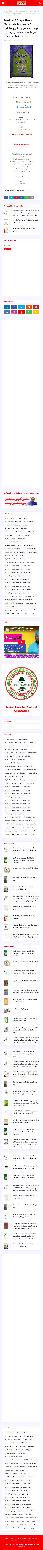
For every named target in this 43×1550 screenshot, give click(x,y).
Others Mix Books (30, 596)
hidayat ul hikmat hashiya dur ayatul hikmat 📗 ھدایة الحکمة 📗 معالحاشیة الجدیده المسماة (25, 1074)
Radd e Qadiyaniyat (10, 600)
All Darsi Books (13, 11)
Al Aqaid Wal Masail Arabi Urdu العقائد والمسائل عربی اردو (25, 888)
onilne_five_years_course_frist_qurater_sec (17, 579)
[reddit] (29, 307)
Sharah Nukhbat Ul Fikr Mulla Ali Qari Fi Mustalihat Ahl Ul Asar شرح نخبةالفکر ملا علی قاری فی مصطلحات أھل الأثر (26, 213)
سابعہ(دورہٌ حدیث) (24, 610)
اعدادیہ (6, 606)
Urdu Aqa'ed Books (17, 603)
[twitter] (21, 307)
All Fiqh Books (9, 532)
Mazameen (30, 562)
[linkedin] (7, 307)
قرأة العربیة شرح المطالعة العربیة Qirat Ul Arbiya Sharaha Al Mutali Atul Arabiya (25, 1030)
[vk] (7, 312)
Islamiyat (21, 562)
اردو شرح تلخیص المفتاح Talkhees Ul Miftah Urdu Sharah (25, 1001)
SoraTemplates (16, 1545)
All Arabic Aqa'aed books (12, 525)
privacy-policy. (34, 1538)
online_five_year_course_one (13, 596)
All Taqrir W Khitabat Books (13, 549)
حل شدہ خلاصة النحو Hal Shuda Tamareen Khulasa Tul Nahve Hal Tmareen (24, 860)
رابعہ (15, 610)
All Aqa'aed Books (29, 521)
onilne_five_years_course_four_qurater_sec (17, 576)
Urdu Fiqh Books (31, 603)
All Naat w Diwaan (10, 538)
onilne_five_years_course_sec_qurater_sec (17, 586)
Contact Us (22, 1538)
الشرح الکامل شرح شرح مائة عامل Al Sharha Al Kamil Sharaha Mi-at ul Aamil (26, 991)
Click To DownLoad (21, 144)
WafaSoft (8, 40)
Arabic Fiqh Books (19, 552)
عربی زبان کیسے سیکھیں (21, 1009)
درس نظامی (8, 610)
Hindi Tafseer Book (10, 562)
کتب (12, 613)
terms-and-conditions (17, 1541)
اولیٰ (17, 606)
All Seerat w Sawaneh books (13, 545)
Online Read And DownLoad (22, 134)
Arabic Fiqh (8, 552)
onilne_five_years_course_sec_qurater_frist (17, 583)
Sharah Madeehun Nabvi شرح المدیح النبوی (25, 879)
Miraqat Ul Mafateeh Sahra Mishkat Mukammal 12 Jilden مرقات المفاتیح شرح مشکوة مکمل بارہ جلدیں (25, 1226)
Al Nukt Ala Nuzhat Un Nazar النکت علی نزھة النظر (26, 221)
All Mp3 (27, 535)
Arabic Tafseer (9, 555)
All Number (21, 538)
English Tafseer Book (11, 559)
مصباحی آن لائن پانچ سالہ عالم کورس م (26, 868)
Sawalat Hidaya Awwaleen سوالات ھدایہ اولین (24, 907)
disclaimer (30, 1541)
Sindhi (6, 603)
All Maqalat (19, 535)
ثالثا (23, 606)
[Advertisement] (21, 403)
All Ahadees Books (22, 518)
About (13, 1538)
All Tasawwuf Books (30, 549)
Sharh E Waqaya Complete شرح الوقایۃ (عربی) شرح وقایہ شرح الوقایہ (26, 935)
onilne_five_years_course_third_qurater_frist (18, 589)
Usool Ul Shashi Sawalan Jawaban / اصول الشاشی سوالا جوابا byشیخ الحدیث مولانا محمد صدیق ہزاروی (25, 1236)
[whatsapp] (29, 312)
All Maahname (9, 535)
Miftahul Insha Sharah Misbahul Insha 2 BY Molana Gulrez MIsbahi (26, 1121)
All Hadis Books (20, 532)
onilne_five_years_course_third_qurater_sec (17, 593)
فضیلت (7, 613)
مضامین (26, 613)
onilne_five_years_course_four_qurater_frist (17, 572)
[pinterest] (36, 307)
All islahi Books (32, 532)
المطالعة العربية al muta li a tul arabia (25, 981)
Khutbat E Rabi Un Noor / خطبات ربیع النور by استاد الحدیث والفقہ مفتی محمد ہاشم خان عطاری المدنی (26, 1103)
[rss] (36, 312)
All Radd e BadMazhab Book (13, 542)
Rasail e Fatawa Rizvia (25, 600)
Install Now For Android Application (21, 709)
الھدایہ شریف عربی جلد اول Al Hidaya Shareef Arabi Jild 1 (25, 1019)
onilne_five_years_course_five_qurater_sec (17, 569)
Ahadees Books (9, 518)
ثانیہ (28, 606)
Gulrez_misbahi (24, 559)
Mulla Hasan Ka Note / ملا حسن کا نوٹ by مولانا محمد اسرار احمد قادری (25, 1092)
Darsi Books (20, 190)
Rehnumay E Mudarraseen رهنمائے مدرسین (24, 229)
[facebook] (14, 307)
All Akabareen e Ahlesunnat (13, 521)
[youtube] (21, 312)
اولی (12, 606)
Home (5, 11)
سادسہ (28, 190)
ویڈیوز (32, 613)
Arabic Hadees (32, 552)
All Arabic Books (27, 525)
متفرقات (19, 613)
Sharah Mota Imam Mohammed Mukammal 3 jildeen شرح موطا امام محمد (25, 850)
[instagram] (14, 312)
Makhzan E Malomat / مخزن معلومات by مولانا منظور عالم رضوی (25, 926)
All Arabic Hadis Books (11, 528)
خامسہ (33, 606)
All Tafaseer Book (29, 545)
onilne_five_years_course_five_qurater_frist (17, 566)
